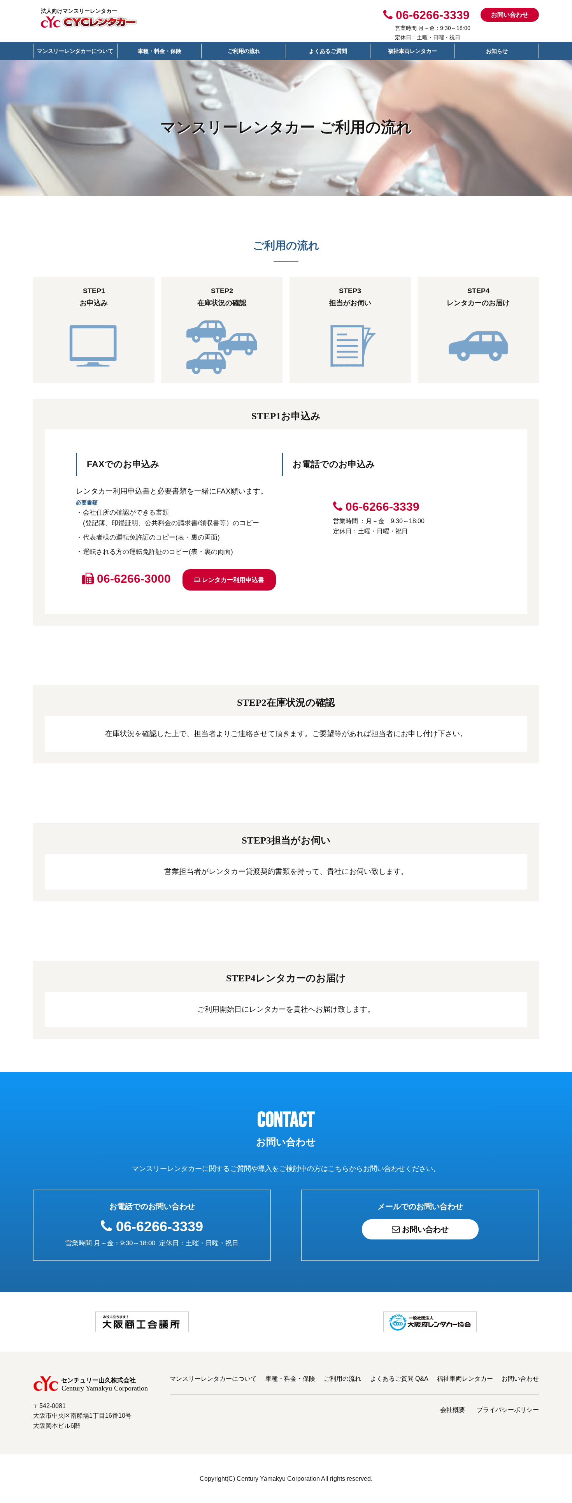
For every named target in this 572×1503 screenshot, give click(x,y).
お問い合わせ (509, 14)
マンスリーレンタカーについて (75, 51)
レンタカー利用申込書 (232, 580)
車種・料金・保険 (159, 51)
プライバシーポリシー (508, 1409)
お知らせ (497, 51)
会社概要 (452, 1409)
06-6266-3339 (159, 1226)
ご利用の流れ (244, 51)
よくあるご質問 (328, 51)
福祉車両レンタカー (412, 51)
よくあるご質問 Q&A (399, 1378)
